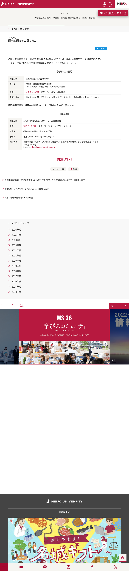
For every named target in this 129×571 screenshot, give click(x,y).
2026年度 (16, 229)
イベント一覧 (58, 169)
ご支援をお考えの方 (115, 13)
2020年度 (16, 260)
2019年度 (16, 266)
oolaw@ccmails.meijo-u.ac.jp (43, 147)
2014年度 (16, 292)
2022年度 (16, 250)
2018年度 (16, 271)
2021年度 (16, 255)
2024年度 (16, 240)
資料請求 (63, 512)
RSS (75, 169)
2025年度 (16, 235)
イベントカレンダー (21, 28)
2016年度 (16, 281)
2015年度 (16, 286)
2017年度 (16, 276)
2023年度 (16, 245)
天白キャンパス (32, 91)
